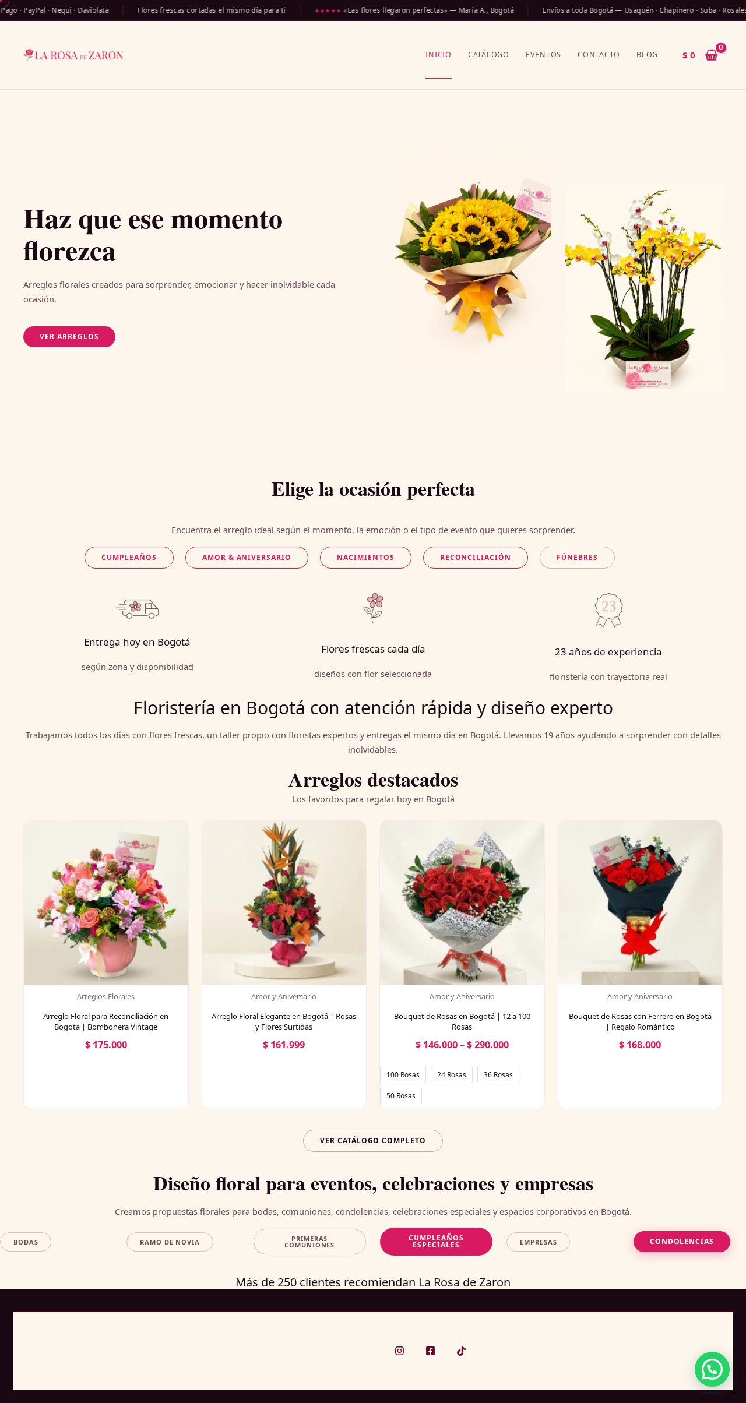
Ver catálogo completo (373, 1140)
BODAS (25, 1242)
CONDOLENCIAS (682, 1241)
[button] (69, 336)
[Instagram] (399, 1351)
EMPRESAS (538, 1242)
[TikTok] (461, 1351)
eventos (543, 54)
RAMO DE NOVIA (169, 1242)
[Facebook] (430, 1351)
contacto (599, 54)
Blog (647, 54)
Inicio (438, 54)
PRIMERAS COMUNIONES (309, 1241)
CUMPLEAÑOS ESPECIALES (436, 1241)
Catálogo (488, 54)
